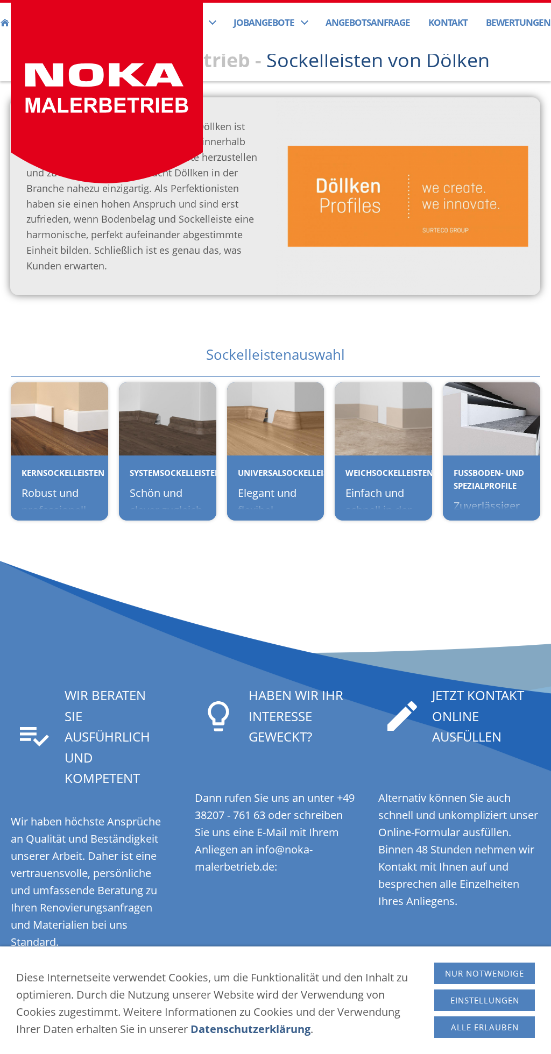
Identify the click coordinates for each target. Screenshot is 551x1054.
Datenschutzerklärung (250, 1029)
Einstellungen (484, 1000)
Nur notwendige (484, 973)
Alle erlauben (485, 1027)
